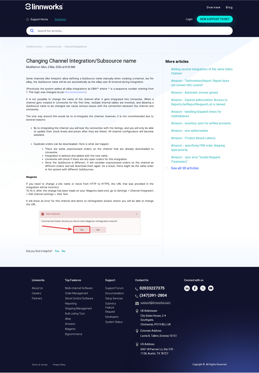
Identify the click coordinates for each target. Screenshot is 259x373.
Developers (112, 316)
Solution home (34, 46)
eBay (68, 318)
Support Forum (114, 288)
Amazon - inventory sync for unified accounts (201, 123)
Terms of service (40, 365)
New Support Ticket (214, 19)
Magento (70, 328)
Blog (229, 7)
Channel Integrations (75, 46)
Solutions (60, 19)
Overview (214, 7)
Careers (36, 293)
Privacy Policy (59, 365)
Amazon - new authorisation (189, 130)
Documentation (114, 293)
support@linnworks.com (155, 302)
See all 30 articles (185, 168)
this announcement (75, 92)
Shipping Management (78, 308)
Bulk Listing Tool (75, 313)
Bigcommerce (73, 334)
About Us (37, 288)
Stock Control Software (79, 298)
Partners (37, 298)
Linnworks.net (53, 46)
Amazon (70, 323)
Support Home (39, 19)
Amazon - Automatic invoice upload (194, 92)
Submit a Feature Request (110, 307)
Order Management (76, 293)
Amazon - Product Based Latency (193, 138)
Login (189, 19)
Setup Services (114, 298)
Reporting (71, 303)
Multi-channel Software (79, 288)
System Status (114, 321)
